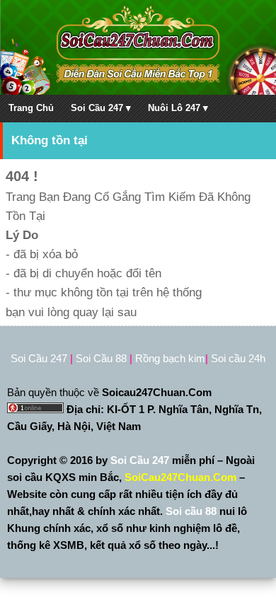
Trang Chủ (31, 108)
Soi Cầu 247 (141, 460)
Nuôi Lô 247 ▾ (178, 108)
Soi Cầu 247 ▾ (101, 108)
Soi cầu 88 (191, 511)
